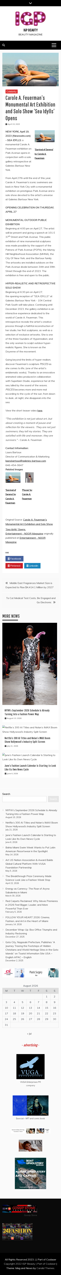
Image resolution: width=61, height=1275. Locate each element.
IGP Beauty (30, 30)
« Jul (29, 1033)
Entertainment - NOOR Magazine (24, 533)
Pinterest (15, 565)
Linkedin (33, 565)
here (39, 410)
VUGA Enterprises (29, 1082)
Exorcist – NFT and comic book (30, 1118)
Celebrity (12, 91)
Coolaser (51, 1263)
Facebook (15, 558)
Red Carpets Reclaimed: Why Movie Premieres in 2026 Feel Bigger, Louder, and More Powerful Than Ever (31, 904)
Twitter (33, 558)
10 (6, 1007)
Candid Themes (45, 1268)
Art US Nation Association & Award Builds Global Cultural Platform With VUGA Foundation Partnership (29, 863)
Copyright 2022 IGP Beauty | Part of (25, 1263)
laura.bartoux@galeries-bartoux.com (25, 460)
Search (6, 793)
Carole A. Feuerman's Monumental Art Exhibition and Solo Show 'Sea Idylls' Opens (29, 524)
